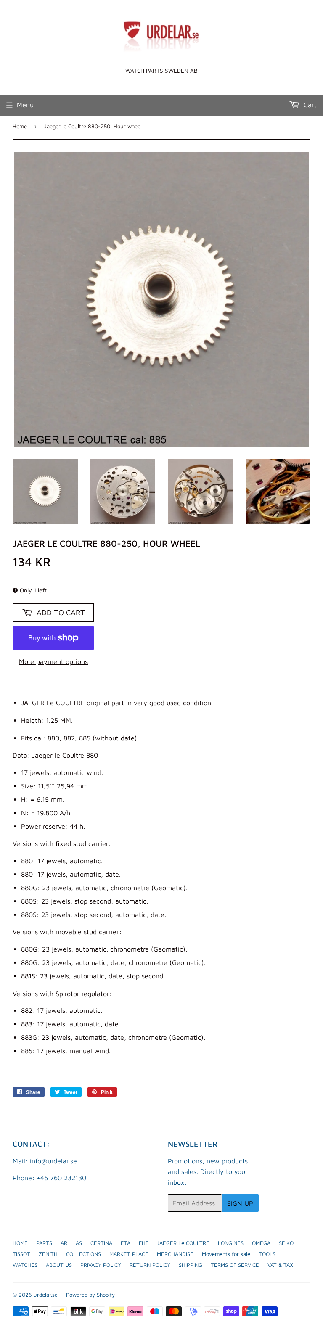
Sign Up (240, 1203)
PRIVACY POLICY (100, 1264)
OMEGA (261, 1243)
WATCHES (25, 1264)
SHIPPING (190, 1264)
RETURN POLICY (150, 1264)
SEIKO (286, 1243)
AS (79, 1243)
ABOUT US (59, 1264)
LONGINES (231, 1243)
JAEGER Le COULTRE (183, 1243)
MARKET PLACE (128, 1253)
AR (64, 1243)
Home (20, 126)
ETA (125, 1243)
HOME (20, 1243)
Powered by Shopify (90, 1294)
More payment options (53, 661)
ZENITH (48, 1253)
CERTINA (101, 1243)
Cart (309, 104)
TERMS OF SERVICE (235, 1264)
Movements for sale (226, 1253)
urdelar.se (46, 1294)
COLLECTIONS (83, 1253)
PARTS (44, 1243)
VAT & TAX (280, 1264)
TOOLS (267, 1253)
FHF (143, 1243)
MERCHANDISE (175, 1253)
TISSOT (21, 1253)
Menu (25, 104)
